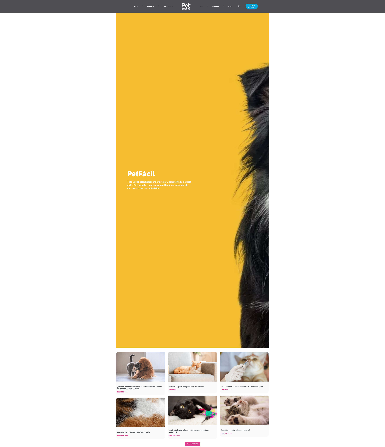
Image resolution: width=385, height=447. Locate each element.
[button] (239, 6)
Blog (201, 6)
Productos (166, 6)
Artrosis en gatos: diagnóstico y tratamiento (187, 387)
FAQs (230, 6)
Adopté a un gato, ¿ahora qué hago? (235, 430)
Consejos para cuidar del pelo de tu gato (133, 432)
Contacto (215, 6)
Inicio (136, 6)
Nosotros (150, 6)
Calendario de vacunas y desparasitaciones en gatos (242, 387)
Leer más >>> (122, 392)
